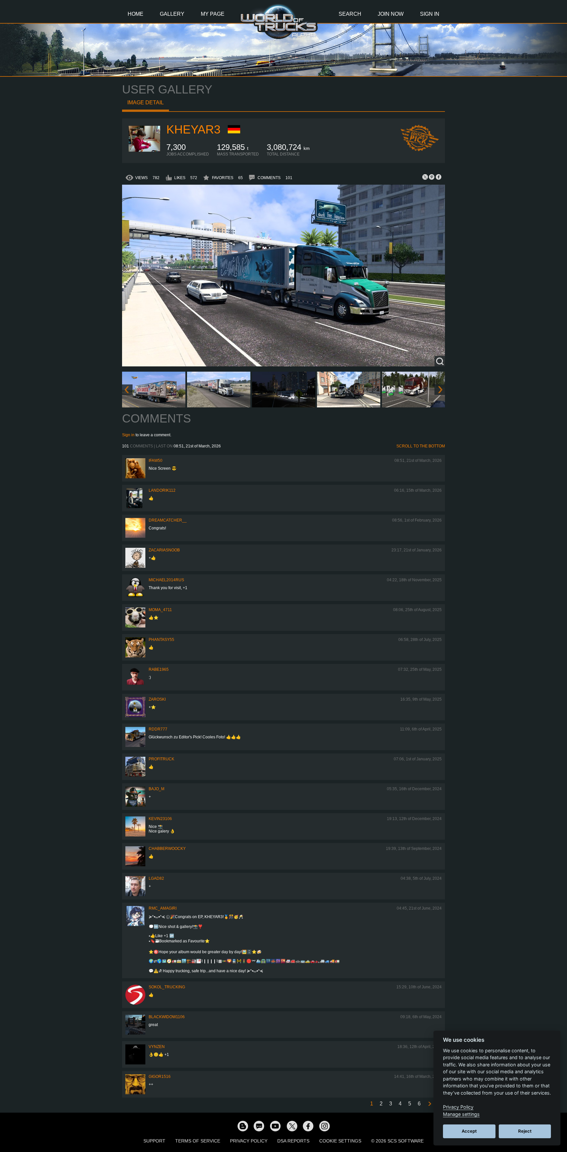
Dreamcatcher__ (168, 520)
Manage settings (461, 1114)
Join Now (391, 14)
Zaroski (157, 699)
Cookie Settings (340, 1140)
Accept (469, 1131)
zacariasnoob (164, 550)
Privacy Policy (248, 1140)
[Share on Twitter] (425, 177)
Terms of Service (197, 1140)
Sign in (128, 435)
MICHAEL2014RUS (166, 580)
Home (135, 14)
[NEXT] (429, 1104)
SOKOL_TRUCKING (167, 987)
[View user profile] (144, 155)
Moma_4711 (160, 609)
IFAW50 (155, 460)
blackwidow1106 (167, 1017)
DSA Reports (293, 1140)
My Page (212, 14)
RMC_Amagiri (163, 908)
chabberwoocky (167, 848)
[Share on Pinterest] (432, 177)
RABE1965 (159, 669)
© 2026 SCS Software (397, 1140)
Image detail (145, 102)
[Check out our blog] (242, 1125)
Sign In (429, 14)
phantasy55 (161, 639)
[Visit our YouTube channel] (275, 1125)
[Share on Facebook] (438, 177)
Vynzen (157, 1046)
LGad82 (156, 878)
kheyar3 (193, 129)
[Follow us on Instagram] (324, 1125)
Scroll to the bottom (420, 446)
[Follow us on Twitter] (291, 1125)
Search (350, 14)
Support (154, 1140)
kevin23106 (160, 818)
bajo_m (156, 789)
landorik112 (162, 490)
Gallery (172, 14)
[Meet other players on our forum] (258, 1125)
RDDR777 (158, 729)
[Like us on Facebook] (308, 1125)
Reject (525, 1131)
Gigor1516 (160, 1076)
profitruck (161, 759)
